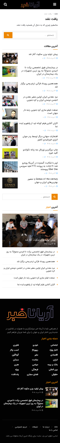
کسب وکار (14, 350)
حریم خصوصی (21, 426)
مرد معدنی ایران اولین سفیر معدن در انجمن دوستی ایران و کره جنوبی (40, 98)
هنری (16, 364)
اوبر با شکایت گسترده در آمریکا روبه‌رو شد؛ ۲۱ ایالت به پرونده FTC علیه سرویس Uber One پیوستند (38, 166)
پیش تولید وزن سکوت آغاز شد (43, 54)
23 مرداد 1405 (51, 104)
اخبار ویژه (54, 350)
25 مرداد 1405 (51, 78)
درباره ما (46, 426)
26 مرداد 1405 (51, 58)
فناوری (16, 345)
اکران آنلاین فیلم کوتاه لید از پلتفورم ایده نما (38, 124)
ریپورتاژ (35, 350)
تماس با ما (53, 430)
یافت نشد (48, 13)
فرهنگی (35, 369)
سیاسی (35, 364)
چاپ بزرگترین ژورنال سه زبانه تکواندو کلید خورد (40, 151)
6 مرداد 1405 (52, 117)
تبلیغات (35, 426)
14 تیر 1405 (52, 173)
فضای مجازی (32, 374)
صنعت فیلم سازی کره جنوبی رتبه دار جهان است (41, 111)
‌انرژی (55, 359)
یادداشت (15, 374)
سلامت (35, 359)
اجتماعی (54, 345)
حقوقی (55, 374)
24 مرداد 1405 (51, 91)
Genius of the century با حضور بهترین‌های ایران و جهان (43, 180)
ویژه (17, 369)
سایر (36, 355)
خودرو (35, 345)
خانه (56, 13)
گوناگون (15, 355)
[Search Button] (8, 35)
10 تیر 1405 (52, 186)
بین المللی (53, 369)
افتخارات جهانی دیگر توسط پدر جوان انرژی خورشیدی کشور (40, 138)
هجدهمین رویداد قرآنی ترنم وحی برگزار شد (39, 85)
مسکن (16, 359)
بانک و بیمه (53, 364)
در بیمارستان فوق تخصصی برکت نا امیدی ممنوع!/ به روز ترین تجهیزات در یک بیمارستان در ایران (39, 71)
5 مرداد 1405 (51, 144)
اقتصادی (54, 355)
